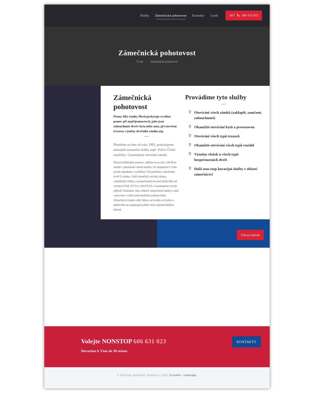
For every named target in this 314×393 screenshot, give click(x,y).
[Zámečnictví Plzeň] (75, 18)
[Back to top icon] (296, 385)
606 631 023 (149, 341)
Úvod (139, 61)
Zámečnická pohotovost (164, 61)
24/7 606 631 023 (243, 15)
